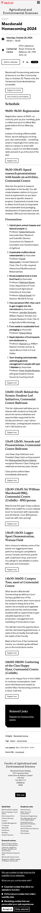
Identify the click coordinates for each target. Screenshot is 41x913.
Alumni (12, 741)
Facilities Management (9, 823)
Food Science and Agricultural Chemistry (28, 823)
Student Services (7, 835)
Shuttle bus (5, 830)
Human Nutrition (26, 826)
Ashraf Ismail (25, 295)
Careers (4, 821)
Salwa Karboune (27, 232)
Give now (20, 795)
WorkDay (5, 832)
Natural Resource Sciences (29, 828)
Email (21, 785)
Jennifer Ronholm (27, 312)
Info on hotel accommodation (18, 97)
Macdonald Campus (21, 736)
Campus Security (7, 818)
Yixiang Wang (25, 333)
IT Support (5, 825)
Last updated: (10, 748)
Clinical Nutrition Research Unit (11, 853)
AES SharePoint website (10, 810)
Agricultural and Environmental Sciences (20, 11)
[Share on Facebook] (23, 62)
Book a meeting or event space (10, 813)
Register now (12, 161)
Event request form (8, 816)
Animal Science (25, 810)
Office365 (5, 828)
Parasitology (24, 831)
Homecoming (22, 741)
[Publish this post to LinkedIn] (27, 62)
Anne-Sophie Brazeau (29, 370)
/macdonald (19, 752)
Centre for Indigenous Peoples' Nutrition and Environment (9, 849)
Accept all (7, 909)
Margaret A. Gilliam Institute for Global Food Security (11, 860)
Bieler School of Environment (25, 813)
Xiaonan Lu (24, 343)
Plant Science (25, 833)
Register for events (14, 90)
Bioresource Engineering (28, 816)
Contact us (21, 782)
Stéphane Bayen (27, 282)
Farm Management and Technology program (28, 819)
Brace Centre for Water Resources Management (10, 844)
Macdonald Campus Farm (10, 857)
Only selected (22, 909)
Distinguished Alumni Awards (22, 460)
